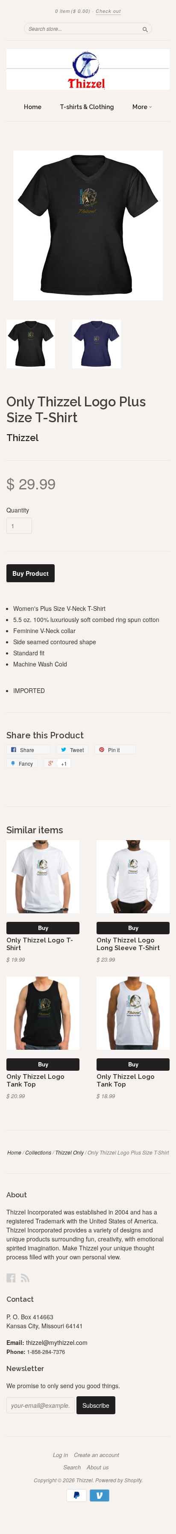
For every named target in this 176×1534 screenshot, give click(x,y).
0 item (73, 11)
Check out (108, 11)
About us (98, 1467)
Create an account (96, 1455)
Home (32, 107)
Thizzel (22, 437)
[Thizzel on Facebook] (11, 1277)
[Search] (145, 28)
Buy (43, 928)
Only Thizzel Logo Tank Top (35, 1080)
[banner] (88, 69)
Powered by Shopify (118, 1480)
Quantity (17, 509)
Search (72, 1467)
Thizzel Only (69, 1152)
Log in (60, 1455)
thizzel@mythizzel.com (57, 1342)
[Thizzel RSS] (25, 1277)
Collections (38, 1152)
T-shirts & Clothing (87, 107)
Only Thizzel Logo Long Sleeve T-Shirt (128, 943)
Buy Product (30, 573)
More (140, 107)
